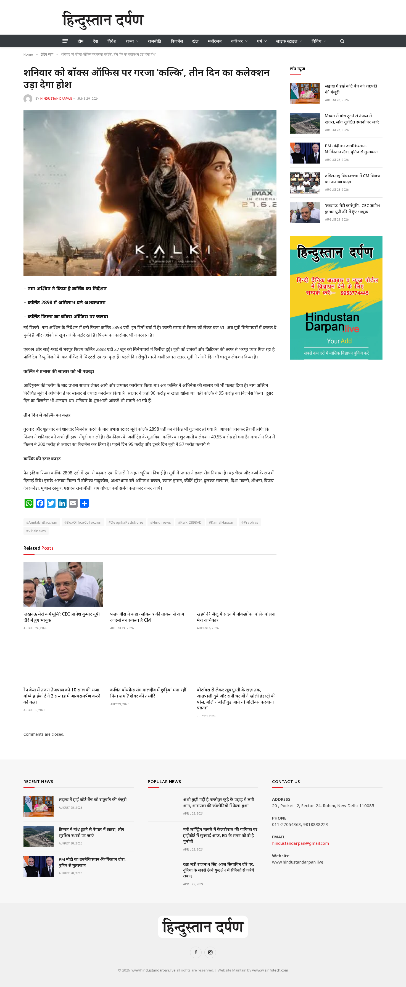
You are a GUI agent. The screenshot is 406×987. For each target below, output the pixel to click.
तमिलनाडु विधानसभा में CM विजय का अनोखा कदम (352, 178)
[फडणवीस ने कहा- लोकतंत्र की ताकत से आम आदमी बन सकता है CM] (150, 584)
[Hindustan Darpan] (103, 20)
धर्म (259, 41)
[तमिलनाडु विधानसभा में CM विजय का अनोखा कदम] (305, 182)
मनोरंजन (215, 41)
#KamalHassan (222, 522)
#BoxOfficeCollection (83, 522)
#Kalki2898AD (190, 522)
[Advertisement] (243, 19)
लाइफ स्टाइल (286, 41)
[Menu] (65, 41)
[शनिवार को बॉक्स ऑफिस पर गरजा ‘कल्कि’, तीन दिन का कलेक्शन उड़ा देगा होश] (149, 193)
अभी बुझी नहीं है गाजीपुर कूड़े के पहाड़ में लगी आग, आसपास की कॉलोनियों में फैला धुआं (218, 802)
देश (95, 41)
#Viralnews (36, 530)
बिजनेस (177, 41)
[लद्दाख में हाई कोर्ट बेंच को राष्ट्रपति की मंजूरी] (305, 93)
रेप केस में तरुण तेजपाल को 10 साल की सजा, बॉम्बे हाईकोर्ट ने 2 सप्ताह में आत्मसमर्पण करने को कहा (62, 696)
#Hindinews (160, 522)
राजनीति (154, 41)
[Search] (341, 41)
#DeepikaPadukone (126, 522)
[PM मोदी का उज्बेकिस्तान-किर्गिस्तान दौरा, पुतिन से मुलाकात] (305, 153)
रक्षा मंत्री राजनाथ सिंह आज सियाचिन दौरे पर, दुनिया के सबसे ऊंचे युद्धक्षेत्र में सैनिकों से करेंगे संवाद (218, 870)
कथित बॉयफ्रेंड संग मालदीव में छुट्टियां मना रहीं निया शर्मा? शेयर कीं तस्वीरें (148, 693)
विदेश (111, 41)
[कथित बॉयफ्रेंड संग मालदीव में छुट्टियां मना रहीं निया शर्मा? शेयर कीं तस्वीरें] (150, 660)
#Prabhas (249, 522)
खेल (195, 41)
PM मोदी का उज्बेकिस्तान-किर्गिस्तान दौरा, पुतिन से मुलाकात (351, 148)
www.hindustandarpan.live (153, 970)
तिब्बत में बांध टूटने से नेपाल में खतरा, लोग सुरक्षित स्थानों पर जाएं (352, 119)
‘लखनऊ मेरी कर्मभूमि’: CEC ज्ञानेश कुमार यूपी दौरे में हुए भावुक (61, 617)
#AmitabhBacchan (41, 522)
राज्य (130, 41)
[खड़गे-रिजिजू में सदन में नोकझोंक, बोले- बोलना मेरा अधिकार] (236, 584)
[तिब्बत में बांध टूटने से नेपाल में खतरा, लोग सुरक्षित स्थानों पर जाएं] (305, 123)
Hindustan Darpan (56, 98)
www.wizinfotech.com (270, 970)
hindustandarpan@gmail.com (300, 843)
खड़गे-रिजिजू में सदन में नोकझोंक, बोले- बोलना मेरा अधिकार (236, 617)
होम (80, 41)
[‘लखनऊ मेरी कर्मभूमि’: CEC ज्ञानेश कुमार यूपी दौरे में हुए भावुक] (63, 584)
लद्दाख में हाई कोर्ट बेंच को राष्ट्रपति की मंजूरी (351, 89)
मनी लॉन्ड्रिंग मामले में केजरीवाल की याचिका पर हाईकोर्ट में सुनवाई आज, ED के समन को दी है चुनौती (220, 835)
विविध (316, 41)
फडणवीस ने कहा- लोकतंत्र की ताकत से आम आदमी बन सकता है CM (147, 617)
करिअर (237, 41)
